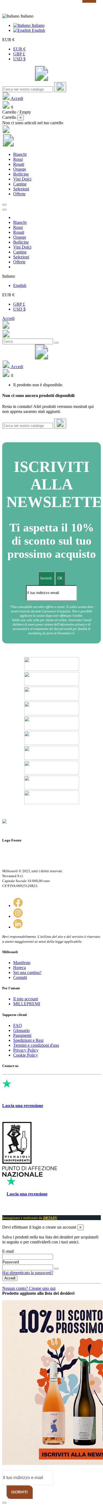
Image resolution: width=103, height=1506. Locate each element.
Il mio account (25, 999)
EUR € (19, 49)
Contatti (20, 977)
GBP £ (19, 54)
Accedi (8, 318)
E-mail (8, 1251)
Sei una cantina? (27, 972)
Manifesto (21, 962)
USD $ (19, 59)
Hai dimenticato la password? (27, 1272)
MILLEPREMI (26, 1003)
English (38, 30)
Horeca (19, 967)
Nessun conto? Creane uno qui (28, 1288)
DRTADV (50, 1218)
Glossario (21, 1030)
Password (10, 1262)
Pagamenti (22, 1035)
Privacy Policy (25, 1050)
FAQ (17, 1025)
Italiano (37, 25)
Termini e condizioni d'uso (36, 1045)
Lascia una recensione (22, 1105)
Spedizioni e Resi (28, 1040)
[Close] (4, 209)
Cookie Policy (25, 1055)
